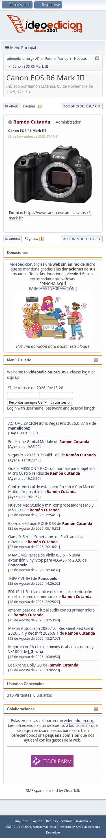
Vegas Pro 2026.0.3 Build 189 (34, 455)
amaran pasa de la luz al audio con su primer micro (51, 610)
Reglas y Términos (59, 821)
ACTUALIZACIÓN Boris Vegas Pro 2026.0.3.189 (49, 423)
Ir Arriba (12, 239)
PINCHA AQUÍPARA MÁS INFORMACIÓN (52, 286)
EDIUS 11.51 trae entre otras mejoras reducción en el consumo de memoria (50, 594)
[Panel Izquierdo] (97, 58)
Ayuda (37, 821)
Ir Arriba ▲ (84, 821)
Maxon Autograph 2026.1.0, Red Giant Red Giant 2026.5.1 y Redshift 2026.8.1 (50, 631)
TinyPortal (21, 821)
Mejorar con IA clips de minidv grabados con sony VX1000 (51, 649)
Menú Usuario (19, 360)
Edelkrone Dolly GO (25, 665)
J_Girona (35, 651)
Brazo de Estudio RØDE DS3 (32, 523)
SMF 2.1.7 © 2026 (18, 826)
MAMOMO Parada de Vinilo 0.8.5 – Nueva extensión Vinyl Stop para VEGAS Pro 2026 (44, 557)
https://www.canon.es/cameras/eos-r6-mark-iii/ (50, 215)
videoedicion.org (25, 264)
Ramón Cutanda (74, 441)
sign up (13, 377)
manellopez (19, 428)
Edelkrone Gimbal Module (30, 441)
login (86, 372)
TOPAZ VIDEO (20, 578)
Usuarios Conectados (25, 684)
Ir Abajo (12, 106)
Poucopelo (17, 565)
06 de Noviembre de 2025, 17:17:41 (33, 136)
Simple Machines (44, 826)
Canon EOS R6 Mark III (27, 130)
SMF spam (35, 790)
